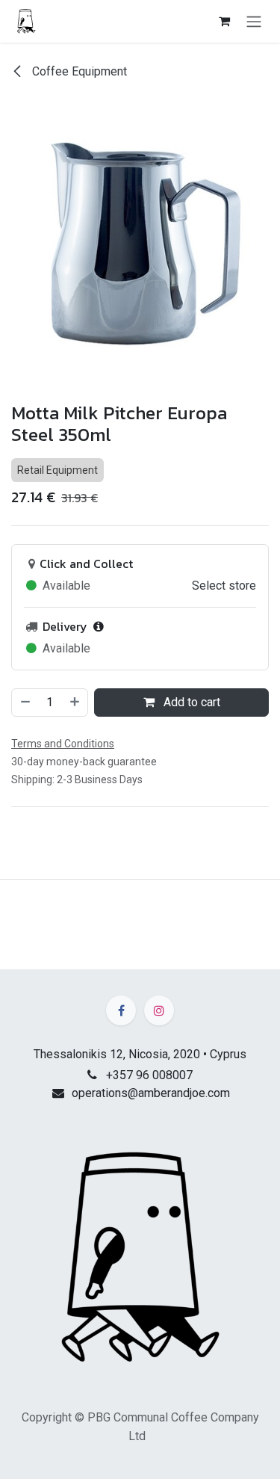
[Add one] (75, 702)
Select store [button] (224, 585)
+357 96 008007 (149, 1075)
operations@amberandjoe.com (151, 1093)
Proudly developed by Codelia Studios (140, 1459)
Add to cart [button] (190, 702)
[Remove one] (24, 702)
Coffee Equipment (78, 71)
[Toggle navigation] (254, 21)
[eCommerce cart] (224, 21)
